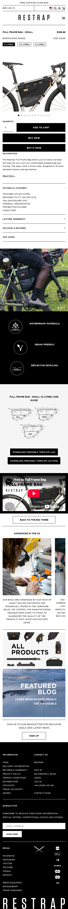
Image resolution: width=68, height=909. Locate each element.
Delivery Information (16, 766)
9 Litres (39, 44)
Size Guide (59, 38)
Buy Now (34, 137)
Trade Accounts (12, 789)
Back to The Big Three (34, 519)
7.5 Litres (24, 44)
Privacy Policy (12, 774)
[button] (18, 115)
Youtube (8, 867)
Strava (7, 871)
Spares (7, 793)
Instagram (9, 859)
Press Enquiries (12, 882)
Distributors (10, 781)
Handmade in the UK (27, 533)
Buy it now (34, 147)
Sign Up (34, 735)
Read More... (9, 175)
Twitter (7, 863)
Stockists (8, 785)
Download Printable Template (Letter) (34, 460)
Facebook (9, 855)
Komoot (7, 875)
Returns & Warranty (15, 770)
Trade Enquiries (12, 890)
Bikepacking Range (14, 38)
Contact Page (42, 793)
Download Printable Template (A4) (34, 452)
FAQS (5, 762)
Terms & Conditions (14, 777)
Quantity (8, 121)
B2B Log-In (9, 8)
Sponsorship (10, 886)
